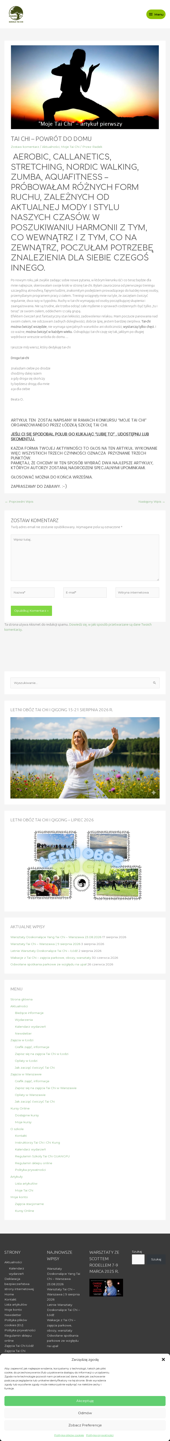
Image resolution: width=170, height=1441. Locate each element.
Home (9, 1294)
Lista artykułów (26, 1183)
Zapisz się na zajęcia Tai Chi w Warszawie (46, 1088)
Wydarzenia (24, 1019)
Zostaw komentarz (25, 146)
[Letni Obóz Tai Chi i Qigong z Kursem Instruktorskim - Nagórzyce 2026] (84, 757)
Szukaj (137, 1251)
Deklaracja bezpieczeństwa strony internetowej (19, 1284)
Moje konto (19, 1197)
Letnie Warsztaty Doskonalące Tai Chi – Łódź (44, 951)
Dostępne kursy (27, 1115)
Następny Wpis (151, 501)
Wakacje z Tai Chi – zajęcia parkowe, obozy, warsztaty (50, 957)
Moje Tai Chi (70, 146)
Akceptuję (85, 1401)
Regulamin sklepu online (33, 1163)
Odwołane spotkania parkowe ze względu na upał (48, 964)
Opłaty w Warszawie (30, 1095)
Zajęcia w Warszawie (26, 1074)
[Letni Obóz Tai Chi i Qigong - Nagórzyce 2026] (84, 866)
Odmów (85, 1413)
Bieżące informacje (29, 1013)
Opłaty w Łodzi (26, 1060)
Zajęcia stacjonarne (29, 1204)
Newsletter (23, 1033)
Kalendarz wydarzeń (30, 1026)
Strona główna (21, 999)
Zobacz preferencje (85, 1425)
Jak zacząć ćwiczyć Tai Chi (35, 1067)
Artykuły (16, 1176)
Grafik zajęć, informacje (32, 1047)
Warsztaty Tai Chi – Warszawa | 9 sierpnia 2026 (45, 944)
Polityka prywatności (100, 1435)
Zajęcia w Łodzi (21, 1040)
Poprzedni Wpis (19, 501)
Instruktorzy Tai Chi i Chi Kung (37, 1142)
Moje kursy (23, 1122)
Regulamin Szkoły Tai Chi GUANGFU (42, 1156)
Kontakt (21, 1135)
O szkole (17, 1129)
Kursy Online (20, 1108)
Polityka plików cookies (69, 1435)
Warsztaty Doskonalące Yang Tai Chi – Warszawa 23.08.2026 (55, 937)
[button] (163, 1359)
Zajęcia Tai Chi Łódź (19, 1345)
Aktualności (51, 146)
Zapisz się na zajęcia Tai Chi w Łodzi (41, 1054)
